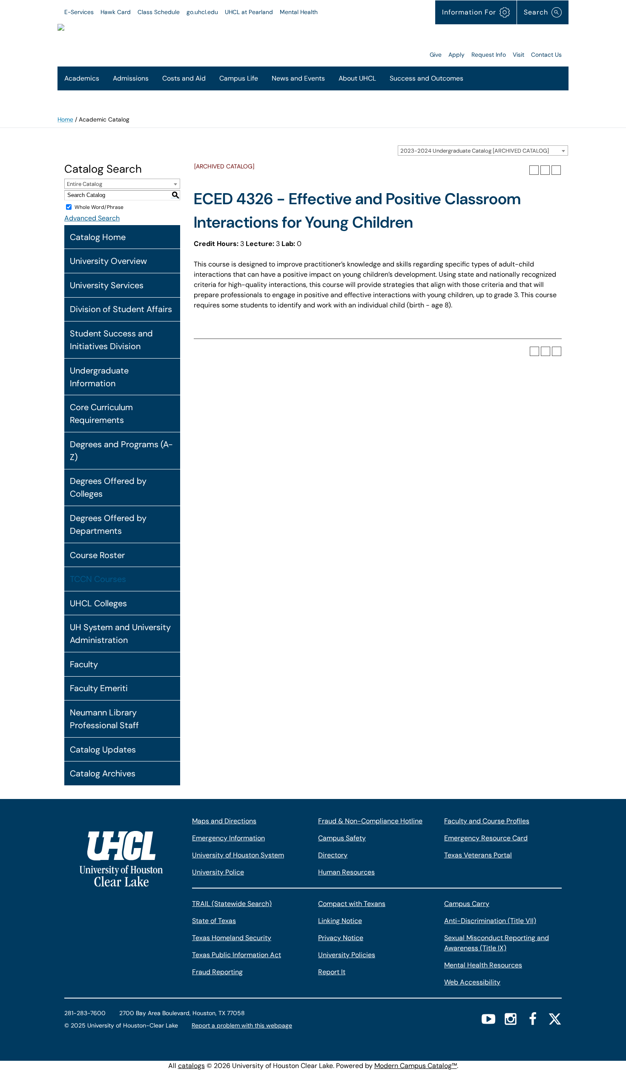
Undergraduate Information (99, 377)
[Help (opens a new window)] (556, 170)
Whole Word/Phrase (99, 207)
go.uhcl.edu (202, 12)
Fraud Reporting (217, 971)
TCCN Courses (98, 579)
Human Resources (346, 872)
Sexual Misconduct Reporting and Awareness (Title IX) (496, 942)
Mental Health (299, 12)
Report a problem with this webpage (242, 1025)
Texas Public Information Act (236, 954)
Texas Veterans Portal (478, 855)
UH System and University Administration (120, 633)
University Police (218, 872)
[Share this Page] (534, 170)
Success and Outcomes (426, 78)
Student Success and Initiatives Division (111, 340)
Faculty (84, 664)
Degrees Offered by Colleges (108, 487)
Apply (456, 54)
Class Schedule (159, 12)
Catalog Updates (103, 749)
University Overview (108, 260)
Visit (518, 54)
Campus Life (238, 78)
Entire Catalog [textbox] (84, 184)
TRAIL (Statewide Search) (232, 903)
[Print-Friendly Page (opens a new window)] (545, 170)
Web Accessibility (472, 982)
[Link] (319, 42)
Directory (332, 855)
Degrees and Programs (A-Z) (121, 451)
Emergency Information (228, 838)
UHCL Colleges (98, 603)
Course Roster (97, 555)
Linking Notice (340, 920)
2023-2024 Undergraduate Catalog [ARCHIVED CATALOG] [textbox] (474, 150)
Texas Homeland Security (231, 937)
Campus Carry (466, 903)
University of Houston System (238, 855)
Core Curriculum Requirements (101, 414)
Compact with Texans (351, 903)
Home (65, 119)
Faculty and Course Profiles (486, 820)
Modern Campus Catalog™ (415, 1065)
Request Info (488, 54)
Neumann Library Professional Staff (104, 719)
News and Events (298, 78)
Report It (331, 971)
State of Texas (214, 920)
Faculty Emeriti (99, 688)
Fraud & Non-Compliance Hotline (370, 820)
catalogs (191, 1065)
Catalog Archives (102, 773)
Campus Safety (342, 838)
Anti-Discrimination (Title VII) (490, 920)
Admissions (131, 78)
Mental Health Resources (483, 965)
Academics (81, 78)
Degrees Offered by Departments (108, 524)
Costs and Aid (184, 78)
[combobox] (483, 150)
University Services (107, 285)
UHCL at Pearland (249, 12)
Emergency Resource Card (486, 838)
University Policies (346, 954)
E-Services (79, 12)
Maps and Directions (224, 820)
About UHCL (357, 78)
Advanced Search (92, 218)
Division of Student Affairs (121, 309)
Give (436, 54)
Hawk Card (116, 12)
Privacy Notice (340, 937)
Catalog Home (98, 237)
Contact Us (546, 54)
